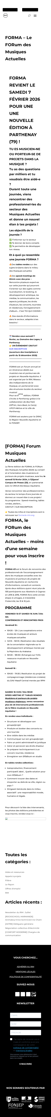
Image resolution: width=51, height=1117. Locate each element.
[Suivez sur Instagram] (23, 994)
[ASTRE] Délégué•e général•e (19, 924)
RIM (7, 893)
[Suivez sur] (34, 994)
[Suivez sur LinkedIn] (28, 994)
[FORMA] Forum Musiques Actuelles (23, 453)
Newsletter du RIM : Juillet (18, 912)
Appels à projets (13, 876)
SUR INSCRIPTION (18, 349)
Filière (8, 880)
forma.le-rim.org (26, 515)
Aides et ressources (14, 872)
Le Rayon (9, 884)
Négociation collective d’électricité (22, 928)
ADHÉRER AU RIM (25, 966)
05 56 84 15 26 (11, 10)
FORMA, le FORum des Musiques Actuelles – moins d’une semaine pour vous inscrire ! (24, 541)
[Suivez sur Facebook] (17, 994)
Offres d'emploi (12, 888)
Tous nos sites (30, 10)
